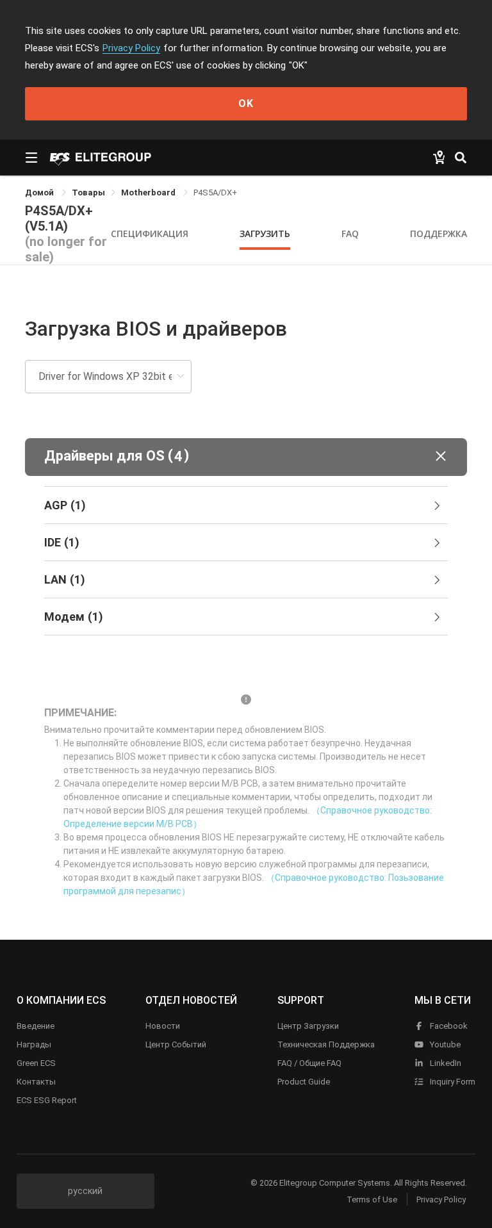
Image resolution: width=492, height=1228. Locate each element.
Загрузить (265, 233)
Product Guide (303, 1081)
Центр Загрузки (308, 1026)
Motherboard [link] (149, 192)
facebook (448, 1026)
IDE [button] (61, 542)
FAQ (350, 233)
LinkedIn (444, 1063)
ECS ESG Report (47, 1100)
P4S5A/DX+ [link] (215, 192)
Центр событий (175, 1044)
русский (85, 1191)
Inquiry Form (451, 1081)
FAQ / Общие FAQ (309, 1063)
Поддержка (438, 233)
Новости (162, 1026)
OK (246, 103)
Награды (34, 1044)
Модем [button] (73, 616)
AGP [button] (65, 505)
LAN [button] (64, 579)
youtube (444, 1044)
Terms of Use (372, 1199)
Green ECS (36, 1063)
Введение (35, 1026)
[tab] (246, 505)
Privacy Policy (131, 48)
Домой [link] (40, 192)
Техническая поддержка (326, 1044)
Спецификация (149, 233)
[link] (88, 192)
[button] (246, 457)
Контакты (36, 1081)
